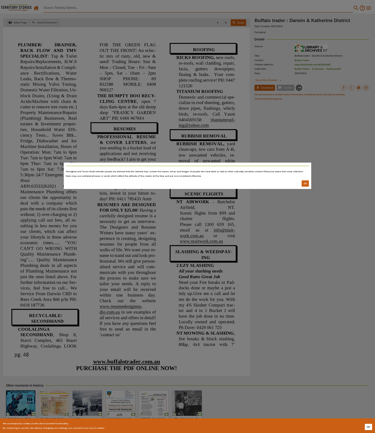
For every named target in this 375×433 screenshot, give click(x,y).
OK (305, 183)
